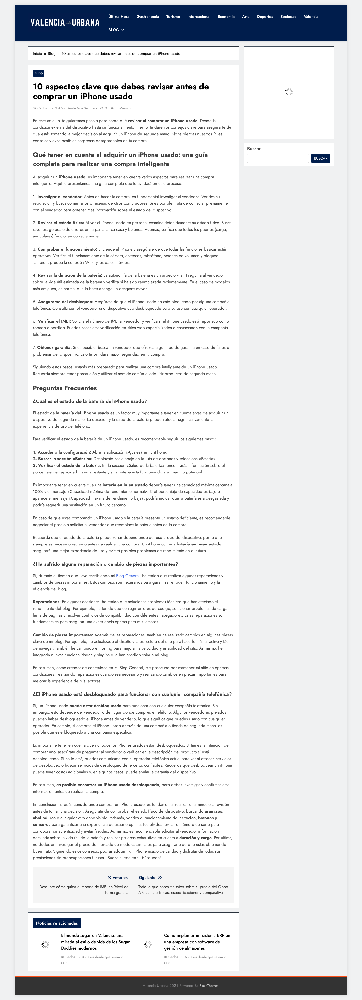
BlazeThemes (208, 985)
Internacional (198, 16)
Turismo (173, 16)
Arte (246, 16)
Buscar (254, 148)
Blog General (128, 576)
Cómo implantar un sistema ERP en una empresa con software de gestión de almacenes (197, 941)
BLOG (113, 30)
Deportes (265, 16)
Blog (39, 73)
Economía (226, 16)
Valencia (311, 16)
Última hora (118, 16)
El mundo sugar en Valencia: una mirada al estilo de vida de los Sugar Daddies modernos (95, 941)
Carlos (42, 108)
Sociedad (288, 16)
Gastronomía (148, 16)
